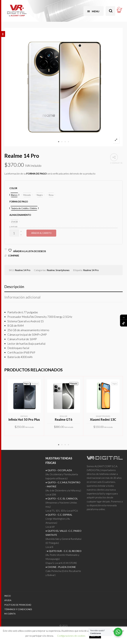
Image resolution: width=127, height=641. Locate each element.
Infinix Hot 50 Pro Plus (24, 419)
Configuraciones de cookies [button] (71, 635)
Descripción (14, 286)
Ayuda (7, 600)
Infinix (24, 416)
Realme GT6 (63, 419)
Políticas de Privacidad (17, 605)
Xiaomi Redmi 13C (103, 419)
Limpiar (13, 227)
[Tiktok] (123, 322)
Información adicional (22, 297)
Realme (51, 270)
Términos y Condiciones (18, 609)
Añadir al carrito (41, 233)
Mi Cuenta (9, 613)
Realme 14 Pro (91, 270)
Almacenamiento (20, 215)
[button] (14, 195)
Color (13, 188)
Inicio (7, 596)
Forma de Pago (18, 201)
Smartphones (63, 270)
